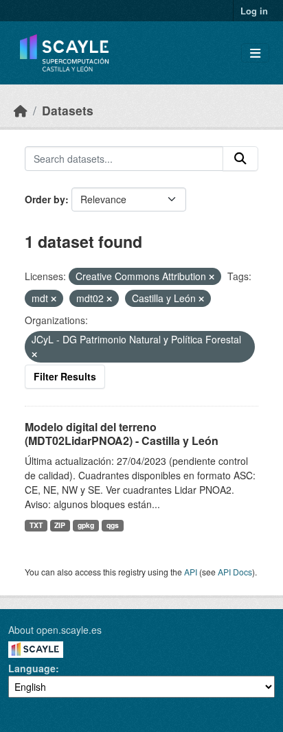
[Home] (20, 110)
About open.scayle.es (55, 630)
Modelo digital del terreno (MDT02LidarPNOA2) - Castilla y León (121, 434)
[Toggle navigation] (255, 53)
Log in (254, 10)
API (190, 571)
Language (32, 668)
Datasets (67, 110)
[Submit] (240, 158)
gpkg (86, 525)
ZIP (59, 525)
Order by (45, 199)
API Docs (235, 571)
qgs (112, 525)
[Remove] (211, 276)
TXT (36, 525)
